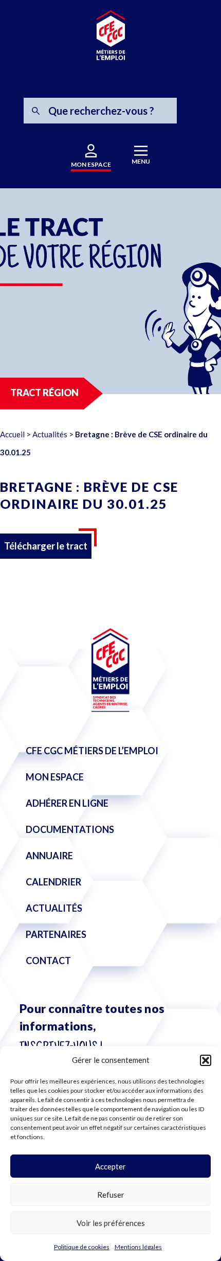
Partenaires (56, 934)
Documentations (70, 829)
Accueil (12, 434)
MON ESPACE (91, 164)
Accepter (110, 1166)
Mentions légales (138, 1247)
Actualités (49, 434)
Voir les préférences (111, 1223)
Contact (48, 960)
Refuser (110, 1194)
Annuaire (49, 855)
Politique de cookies (81, 1247)
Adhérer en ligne (67, 803)
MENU (141, 161)
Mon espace (55, 777)
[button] (205, 1060)
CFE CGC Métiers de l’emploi (92, 750)
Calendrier (53, 881)
